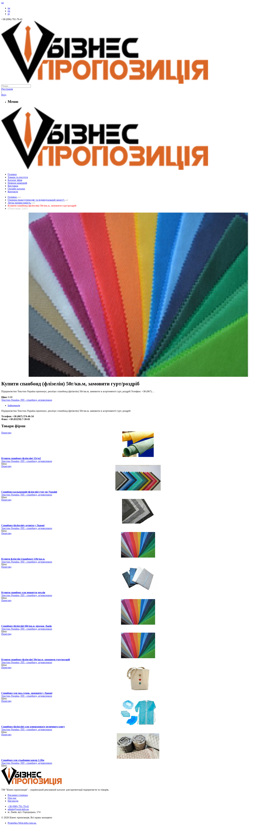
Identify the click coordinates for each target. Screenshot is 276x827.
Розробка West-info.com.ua (22, 823)
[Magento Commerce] (138, 168)
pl (9, 13)
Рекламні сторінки (18, 795)
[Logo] (41, 784)
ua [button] (2, 2)
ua (9, 8)
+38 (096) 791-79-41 (18, 806)
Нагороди (13, 801)
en (9, 11)
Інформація (14, 405)
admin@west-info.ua (18, 809)
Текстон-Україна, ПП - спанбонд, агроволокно (26, 400)
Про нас (12, 798)
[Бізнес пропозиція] (138, 82)
